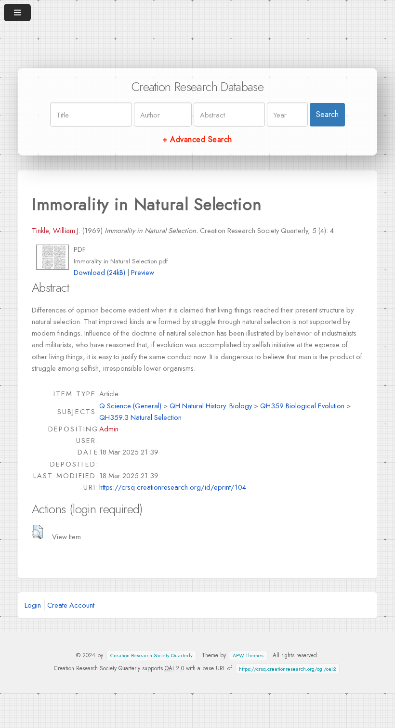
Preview (142, 272)
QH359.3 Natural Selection (140, 417)
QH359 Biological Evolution (302, 406)
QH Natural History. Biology (211, 406)
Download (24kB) (99, 272)
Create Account (70, 605)
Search (327, 114)
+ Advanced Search (197, 139)
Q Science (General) (130, 406)
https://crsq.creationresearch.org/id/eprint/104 (172, 487)
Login (33, 605)
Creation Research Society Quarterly (151, 655)
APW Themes (248, 655)
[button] (37, 532)
